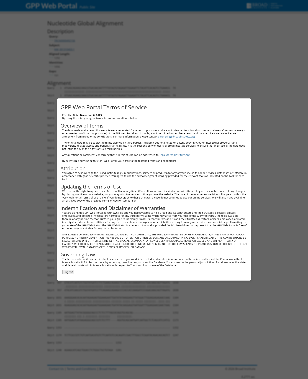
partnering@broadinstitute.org (176, 136)
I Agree (68, 272)
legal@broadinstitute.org (175, 155)
